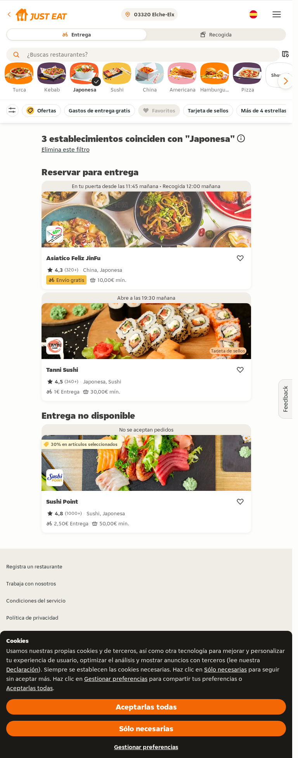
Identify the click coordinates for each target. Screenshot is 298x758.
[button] (36, 14)
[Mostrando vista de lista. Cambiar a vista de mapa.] (285, 54)
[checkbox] (19, 77)
